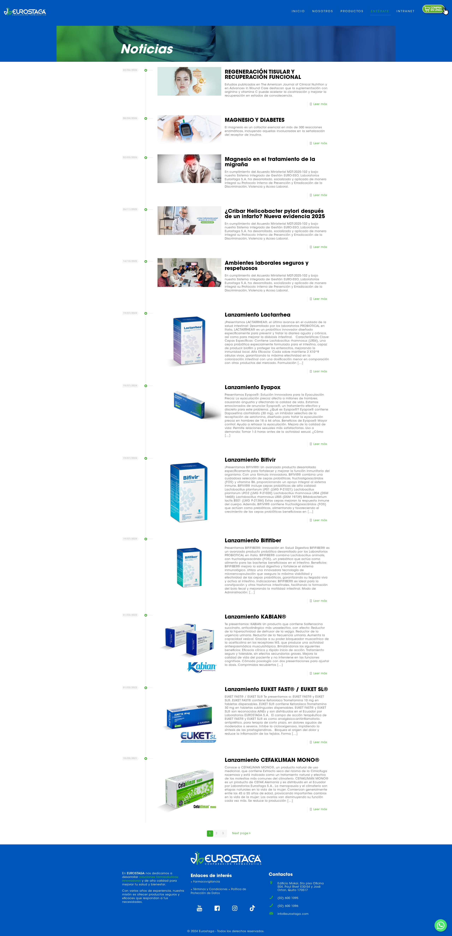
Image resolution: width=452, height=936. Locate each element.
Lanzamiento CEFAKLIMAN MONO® (272, 760)
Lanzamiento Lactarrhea (257, 315)
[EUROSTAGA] (25, 11)
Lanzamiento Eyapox (253, 388)
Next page (240, 833)
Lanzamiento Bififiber (253, 541)
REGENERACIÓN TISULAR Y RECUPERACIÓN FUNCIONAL (263, 75)
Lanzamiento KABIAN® (255, 617)
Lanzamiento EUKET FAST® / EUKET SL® (276, 689)
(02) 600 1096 (288, 906)
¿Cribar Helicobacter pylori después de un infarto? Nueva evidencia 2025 (275, 214)
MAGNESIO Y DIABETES (254, 120)
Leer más (320, 104)
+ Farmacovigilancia (205, 882)
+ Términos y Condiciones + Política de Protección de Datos (218, 891)
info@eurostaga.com (293, 914)
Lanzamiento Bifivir (250, 460)
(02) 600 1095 (288, 898)
